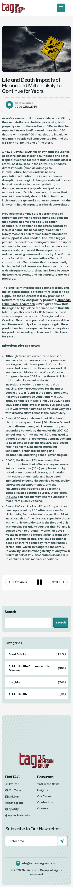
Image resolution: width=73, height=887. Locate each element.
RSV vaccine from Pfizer (30, 506)
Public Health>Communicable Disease (37, 668)
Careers (43, 808)
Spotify (14, 809)
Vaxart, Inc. (56, 364)
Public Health (37, 694)
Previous (21, 582)
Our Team (44, 796)
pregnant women (39, 531)
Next (55, 582)
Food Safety (37, 654)
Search (10, 611)
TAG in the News (48, 784)
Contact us (45, 802)
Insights (37, 682)
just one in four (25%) (26, 468)
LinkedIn (14, 797)
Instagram (15, 803)
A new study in (17, 152)
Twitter (14, 784)
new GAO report (19, 418)
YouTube (15, 790)
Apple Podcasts (19, 815)
